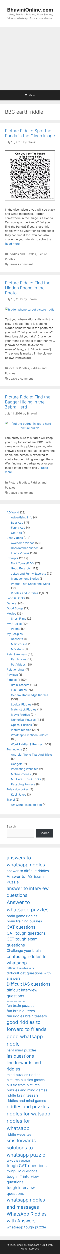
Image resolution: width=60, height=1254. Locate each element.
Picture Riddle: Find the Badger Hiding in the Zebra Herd (27, 401)
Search (11, 826)
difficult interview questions (22, 993)
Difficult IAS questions (28, 984)
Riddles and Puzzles (22, 254)
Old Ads (16, 532)
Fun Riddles (19, 690)
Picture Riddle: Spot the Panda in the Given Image (30, 133)
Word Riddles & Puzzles (27, 744)
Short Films (18, 618)
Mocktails (17, 649)
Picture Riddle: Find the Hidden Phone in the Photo (27, 287)
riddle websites (19, 1134)
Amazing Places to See (26, 804)
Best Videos (15, 538)
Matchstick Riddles (23, 709)
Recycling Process (23, 784)
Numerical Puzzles (23, 719)
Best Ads (17, 522)
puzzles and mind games (27, 1090)
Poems (15, 628)
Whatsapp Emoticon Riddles (29, 735)
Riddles (12, 679)
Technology (14, 749)
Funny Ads (18, 527)
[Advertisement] (30, 59)
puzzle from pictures (23, 1085)
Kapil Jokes (18, 794)
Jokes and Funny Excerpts (28, 573)
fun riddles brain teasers (27, 1016)
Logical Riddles (21, 704)
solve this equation (18, 1160)
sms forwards (21, 1140)
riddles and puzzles (28, 1106)
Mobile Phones (21, 774)
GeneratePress (30, 1248)
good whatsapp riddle (25, 1040)
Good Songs (15, 608)
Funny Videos (20, 553)
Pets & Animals (17, 654)
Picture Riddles (19, 368)
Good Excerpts (21, 568)
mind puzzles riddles (23, 1075)
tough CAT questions (27, 1165)
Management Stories (25, 578)
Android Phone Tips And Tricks (31, 754)
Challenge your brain (24, 950)
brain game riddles (22, 916)
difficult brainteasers (20, 968)
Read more (12, 243)
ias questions (20, 1056)
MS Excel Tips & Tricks (26, 779)
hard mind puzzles (22, 1050)
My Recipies (15, 634)
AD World (13, 512)
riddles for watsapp (28, 1114)
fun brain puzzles (20, 1005)
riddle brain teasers (23, 1095)
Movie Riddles (20, 714)
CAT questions (21, 927)
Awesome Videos (22, 543)
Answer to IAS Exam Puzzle (25, 879)
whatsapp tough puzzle (26, 1227)
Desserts (17, 639)
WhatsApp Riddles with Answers (26, 1217)
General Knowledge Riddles (29, 695)
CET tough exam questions (22, 942)
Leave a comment (21, 264)
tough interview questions (21, 1190)
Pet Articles (18, 659)
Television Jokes (18, 789)
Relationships (15, 669)
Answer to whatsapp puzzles (27, 906)
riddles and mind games (26, 1101)
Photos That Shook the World (30, 583)
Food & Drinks (16, 598)
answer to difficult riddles (28, 871)
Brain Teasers (20, 685)
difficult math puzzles (16, 1001)
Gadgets (16, 764)
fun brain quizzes (21, 1011)
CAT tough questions (26, 933)
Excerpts (12, 558)
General (12, 603)
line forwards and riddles (24, 1065)
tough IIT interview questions (23, 1179)
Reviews (12, 674)
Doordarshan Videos (24, 548)
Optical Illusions (21, 725)
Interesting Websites (24, 769)
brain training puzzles (24, 921)
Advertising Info (21, 517)
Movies (11, 613)
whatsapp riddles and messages (26, 1203)
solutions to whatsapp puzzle (26, 1151)
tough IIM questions (22, 1171)
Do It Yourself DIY (22, 563)
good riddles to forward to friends (26, 1025)
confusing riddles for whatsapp (27, 960)
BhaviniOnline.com (30, 10)
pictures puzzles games (26, 1080)
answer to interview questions (28, 892)
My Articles (14, 623)
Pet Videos (18, 664)
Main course (19, 644)
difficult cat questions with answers (29, 975)
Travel (11, 799)
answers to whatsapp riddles (26, 861)
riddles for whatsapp (18, 1124)
